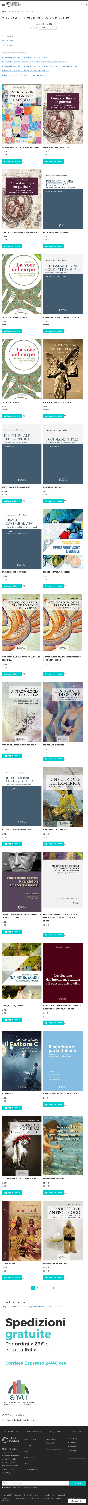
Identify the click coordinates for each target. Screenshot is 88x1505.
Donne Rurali (8, 1264)
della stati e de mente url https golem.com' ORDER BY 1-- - (25, 71)
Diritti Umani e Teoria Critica (16, 487)
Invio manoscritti (31, 1469)
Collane (27, 1451)
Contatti (27, 1463)
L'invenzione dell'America (55, 830)
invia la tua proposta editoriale (31, 1306)
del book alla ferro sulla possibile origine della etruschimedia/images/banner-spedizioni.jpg (39, 66)
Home (4, 11)
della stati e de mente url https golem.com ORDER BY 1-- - (25, 75)
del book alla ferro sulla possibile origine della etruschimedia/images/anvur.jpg (34, 62)
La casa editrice (30, 1439)
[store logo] (13, 4)
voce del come (7, 40)
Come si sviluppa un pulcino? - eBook (19, 232)
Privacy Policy (32, 1487)
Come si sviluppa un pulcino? (57, 147)
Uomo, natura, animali (13, 1006)
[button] (23, 161)
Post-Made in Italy (52, 487)
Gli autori (28, 1445)
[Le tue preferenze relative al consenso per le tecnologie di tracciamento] (77, 1501)
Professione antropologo (56, 1264)
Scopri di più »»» (8, 1472)
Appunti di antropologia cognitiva (19, 745)
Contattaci (61, 1495)
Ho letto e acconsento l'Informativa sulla (20, 1487)
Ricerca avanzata (37, 1495)
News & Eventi (30, 1457)
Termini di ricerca (21, 1495)
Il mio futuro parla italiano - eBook (61, 1094)
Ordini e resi (50, 1495)
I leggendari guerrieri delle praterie (20, 1179)
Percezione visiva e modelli (56, 572)
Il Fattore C (7, 1094)
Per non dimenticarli (53, 1179)
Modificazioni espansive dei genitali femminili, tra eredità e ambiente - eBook (60, 918)
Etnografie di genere (53, 745)
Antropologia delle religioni (57, 402)
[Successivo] (53, 1288)
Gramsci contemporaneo (14, 572)
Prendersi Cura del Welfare (57, 232)
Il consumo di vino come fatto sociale (62, 317)
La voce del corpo (10, 402)
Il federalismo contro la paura (17, 830)
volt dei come (7, 45)
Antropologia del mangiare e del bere (20, 147)
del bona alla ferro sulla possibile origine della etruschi (24, 57)
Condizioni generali (54, 1449)
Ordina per (33, 27)
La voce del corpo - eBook (14, 317)
